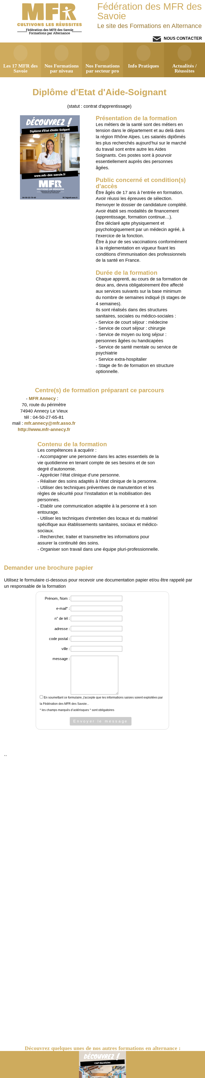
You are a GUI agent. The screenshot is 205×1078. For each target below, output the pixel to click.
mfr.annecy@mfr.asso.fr (50, 423)
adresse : (62, 628)
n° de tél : (62, 618)
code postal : (59, 638)
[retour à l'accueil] (50, 34)
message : (61, 658)
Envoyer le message (100, 721)
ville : (66, 648)
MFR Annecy (42, 398)
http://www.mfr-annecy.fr (44, 429)
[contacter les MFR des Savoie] (157, 40)
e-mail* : (63, 608)
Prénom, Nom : (57, 598)
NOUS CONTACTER (182, 38)
